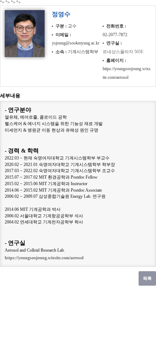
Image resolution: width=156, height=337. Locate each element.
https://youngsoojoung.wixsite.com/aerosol (44, 257)
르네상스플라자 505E (123, 51)
